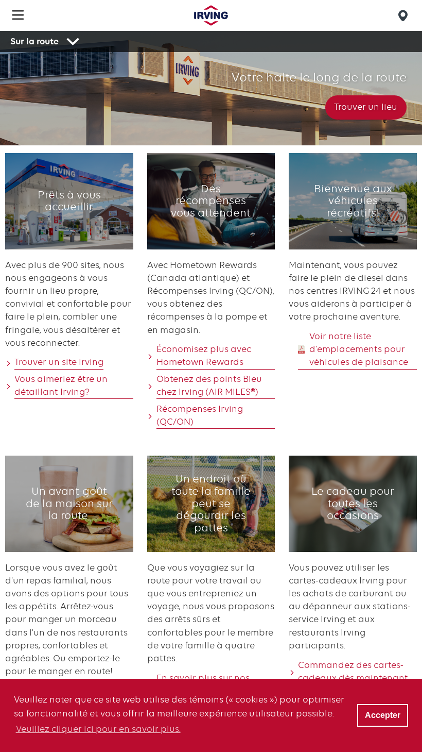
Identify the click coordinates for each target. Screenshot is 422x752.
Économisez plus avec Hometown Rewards (203, 355)
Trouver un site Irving (58, 362)
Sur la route (34, 41)
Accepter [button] (382, 715)
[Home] (211, 15)
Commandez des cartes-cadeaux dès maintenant (353, 671)
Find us (404, 15)
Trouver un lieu (365, 107)
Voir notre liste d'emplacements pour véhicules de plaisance (358, 349)
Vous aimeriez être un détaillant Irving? (61, 385)
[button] (18, 15)
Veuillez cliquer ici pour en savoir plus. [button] (98, 729)
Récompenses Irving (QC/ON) (199, 415)
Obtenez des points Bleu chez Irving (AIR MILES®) (209, 385)
